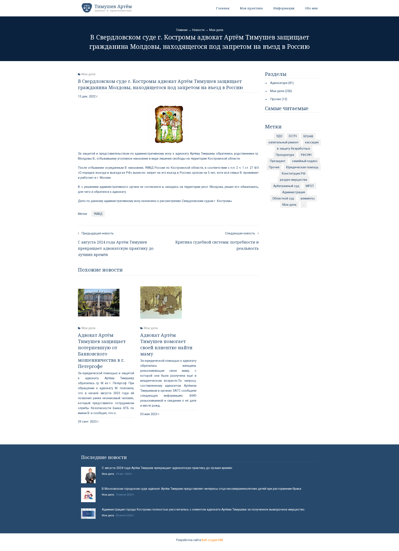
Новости (198, 30)
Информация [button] (283, 8)
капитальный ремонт (284, 142)
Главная (222, 8)
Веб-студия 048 (212, 540)
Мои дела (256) (281, 91)
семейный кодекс (305, 161)
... (304, 205)
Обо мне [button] (311, 8)
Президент (278, 161)
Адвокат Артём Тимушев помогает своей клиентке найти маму (166, 344)
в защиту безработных (293, 148)
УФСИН (306, 155)
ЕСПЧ (293, 136)
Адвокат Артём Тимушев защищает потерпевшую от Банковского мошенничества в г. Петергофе (102, 350)
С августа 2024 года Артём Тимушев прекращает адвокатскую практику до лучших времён (167, 468)
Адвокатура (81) (282, 83)
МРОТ (310, 186)
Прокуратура (285, 155)
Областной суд (283, 198)
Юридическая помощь (302, 167)
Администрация (293, 192)
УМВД (98, 214)
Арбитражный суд (286, 186)
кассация (312, 142)
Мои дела (216, 30)
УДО (279, 136)
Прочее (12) (278, 99)
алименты (307, 198)
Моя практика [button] (251, 8)
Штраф (308, 136)
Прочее (274, 167)
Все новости (199, 524)
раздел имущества (293, 180)
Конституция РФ (293, 173)
